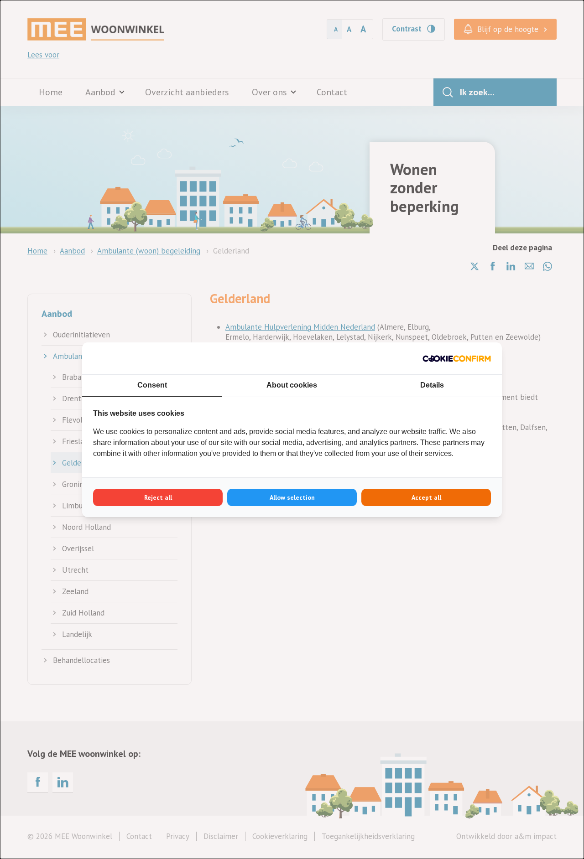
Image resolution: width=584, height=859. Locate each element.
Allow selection (292, 497)
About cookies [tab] (291, 385)
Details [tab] (432, 385)
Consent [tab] (152, 385)
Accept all (426, 497)
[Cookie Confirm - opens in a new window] (456, 358)
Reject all (158, 497)
